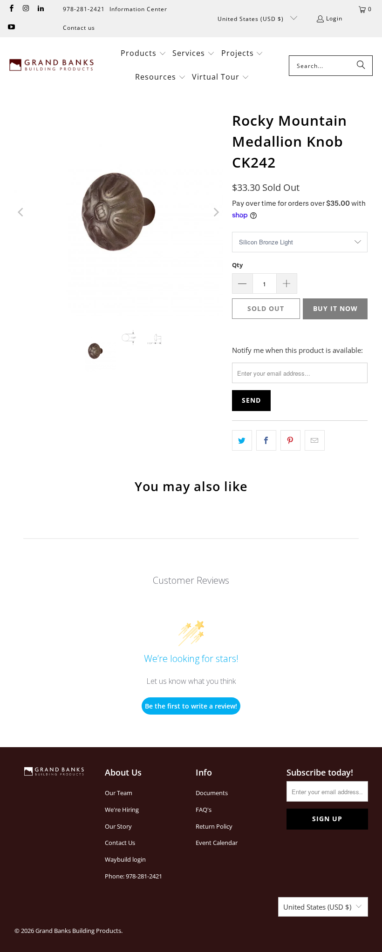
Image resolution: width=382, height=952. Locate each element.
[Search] (361, 65)
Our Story (118, 826)
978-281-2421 (84, 9)
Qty (237, 265)
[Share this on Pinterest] (290, 440)
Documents (212, 793)
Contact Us (120, 842)
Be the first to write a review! (191, 706)
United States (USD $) (252, 19)
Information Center (138, 9)
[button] (143, 54)
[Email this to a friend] (315, 440)
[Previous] (21, 212)
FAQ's (203, 809)
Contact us (79, 28)
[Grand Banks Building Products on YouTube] (11, 28)
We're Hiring (122, 809)
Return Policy (214, 826)
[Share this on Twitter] (242, 440)
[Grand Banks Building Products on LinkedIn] (40, 9)
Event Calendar (217, 842)
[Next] (215, 212)
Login (334, 18)
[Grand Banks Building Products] (52, 66)
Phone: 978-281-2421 (133, 876)
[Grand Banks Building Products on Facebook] (11, 9)
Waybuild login (125, 859)
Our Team (118, 793)
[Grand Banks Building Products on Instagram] (25, 9)
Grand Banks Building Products (78, 930)
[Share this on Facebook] (266, 440)
